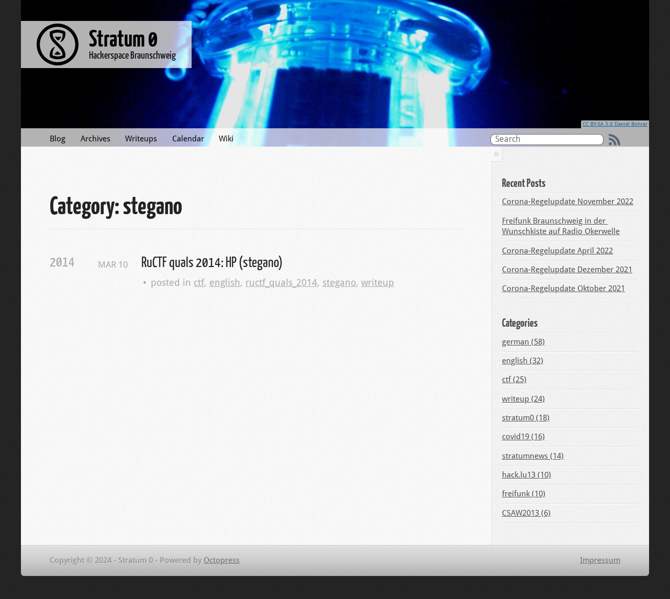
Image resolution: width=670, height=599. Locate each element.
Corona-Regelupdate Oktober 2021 (563, 288)
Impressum (600, 560)
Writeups (141, 138)
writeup (377, 282)
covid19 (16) (523, 436)
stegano (339, 282)
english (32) (522, 360)
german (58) (523, 342)
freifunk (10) (523, 493)
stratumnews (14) (533, 456)
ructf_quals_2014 (281, 282)
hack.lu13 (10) (526, 475)
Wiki (226, 138)
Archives (95, 138)
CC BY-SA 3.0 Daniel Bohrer (615, 124)
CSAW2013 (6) (526, 513)
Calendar (188, 138)
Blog (57, 138)
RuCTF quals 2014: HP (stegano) (212, 261)
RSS (614, 140)
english (224, 282)
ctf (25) (514, 379)
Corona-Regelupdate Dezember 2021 (567, 269)
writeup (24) (523, 399)
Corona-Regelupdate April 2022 (557, 251)
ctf (199, 282)
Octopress (222, 560)
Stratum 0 (123, 37)
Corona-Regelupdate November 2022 (567, 201)
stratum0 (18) (526, 418)
